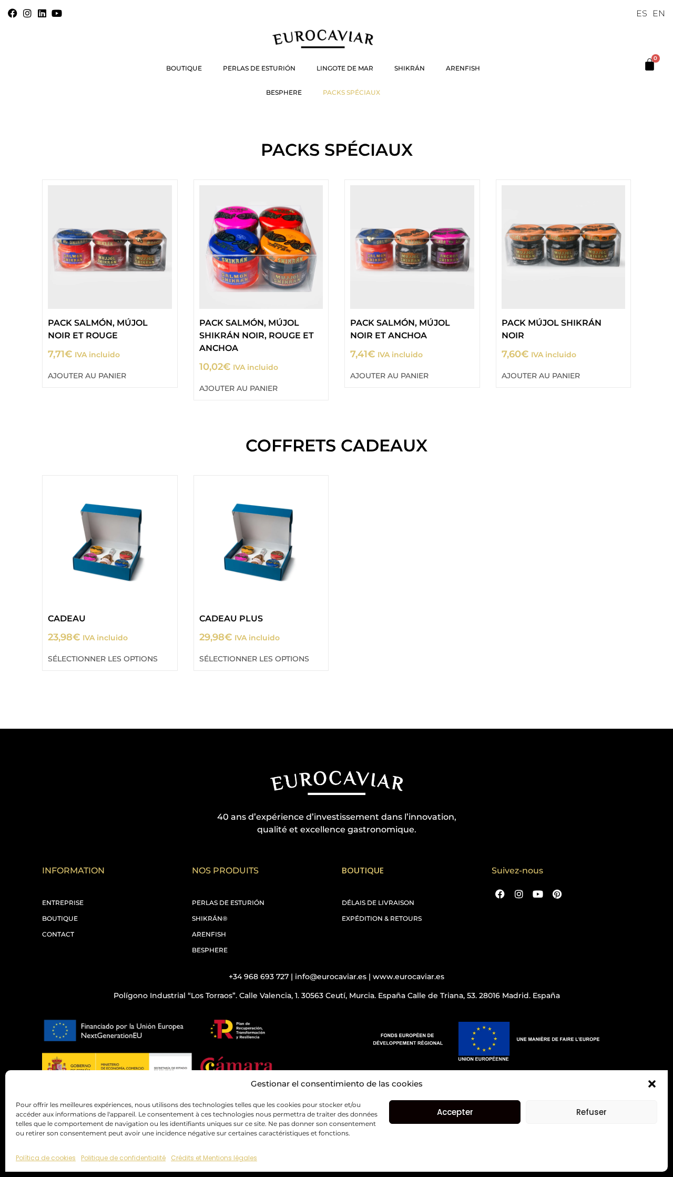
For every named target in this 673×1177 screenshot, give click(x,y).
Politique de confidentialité (123, 1157)
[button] (652, 1084)
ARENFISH (209, 934)
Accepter (455, 1112)
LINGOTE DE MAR (345, 68)
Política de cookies (46, 1157)
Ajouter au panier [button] (87, 375)
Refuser (591, 1112)
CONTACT (58, 934)
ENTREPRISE (63, 903)
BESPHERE (284, 92)
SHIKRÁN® (210, 918)
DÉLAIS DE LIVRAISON (378, 903)
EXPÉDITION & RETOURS (382, 918)
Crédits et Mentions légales (214, 1157)
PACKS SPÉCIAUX (351, 92)
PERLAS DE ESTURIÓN (259, 68)
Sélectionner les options (103, 658)
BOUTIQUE (184, 68)
